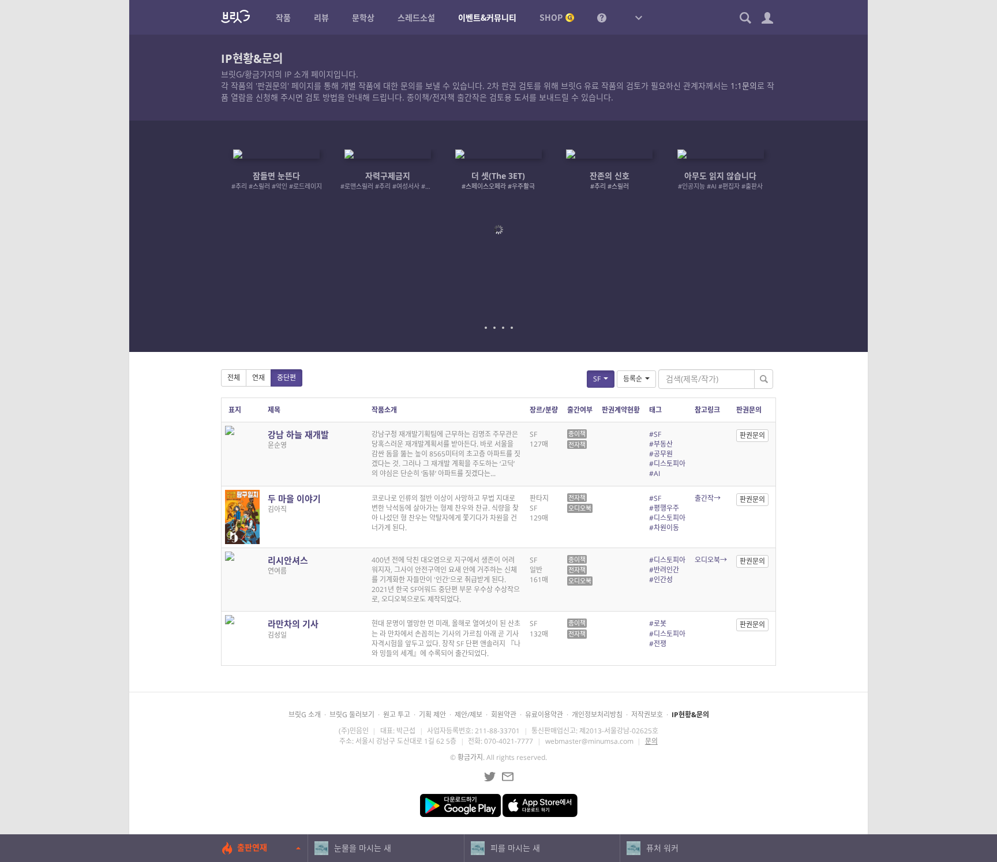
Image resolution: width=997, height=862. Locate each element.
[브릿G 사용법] (602, 17)
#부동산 (661, 444)
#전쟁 (657, 644)
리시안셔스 (288, 560)
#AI (654, 473)
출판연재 (252, 847)
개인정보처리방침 (597, 714)
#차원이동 (664, 528)
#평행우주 (664, 508)
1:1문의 (743, 85)
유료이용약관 (544, 714)
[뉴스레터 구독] (508, 776)
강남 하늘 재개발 (298, 434)
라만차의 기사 (293, 623)
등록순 (632, 379)
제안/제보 (468, 714)
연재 (258, 378)
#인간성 (661, 579)
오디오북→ (711, 560)
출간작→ (708, 498)
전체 (233, 378)
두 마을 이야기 (294, 498)
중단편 (286, 378)
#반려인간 (664, 570)
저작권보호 (647, 714)
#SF (655, 434)
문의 (651, 741)
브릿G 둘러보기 (351, 714)
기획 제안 (432, 714)
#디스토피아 (667, 464)
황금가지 (470, 757)
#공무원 (661, 454)
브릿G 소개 (304, 714)
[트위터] (490, 776)
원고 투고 (396, 714)
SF (597, 379)
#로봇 (657, 623)
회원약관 (503, 714)
